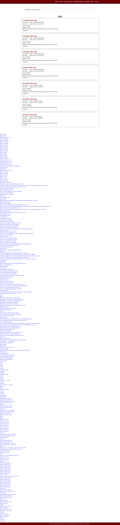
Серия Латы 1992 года (5, 452)
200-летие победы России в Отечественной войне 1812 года (13, 186)
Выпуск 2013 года (4, 503)
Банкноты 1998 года (4, 431)
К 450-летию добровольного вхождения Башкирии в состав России (14, 257)
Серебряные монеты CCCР (6, 162)
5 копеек (2, 378)
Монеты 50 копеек (4, 150)
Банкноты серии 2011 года (5, 414)
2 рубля (1, 365)
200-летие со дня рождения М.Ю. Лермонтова (10, 287)
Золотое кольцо (3, 267)
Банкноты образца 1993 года (6, 399)
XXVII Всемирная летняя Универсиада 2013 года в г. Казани (13, 212)
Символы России (3, 216)
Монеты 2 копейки (4, 141)
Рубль (1, 363)
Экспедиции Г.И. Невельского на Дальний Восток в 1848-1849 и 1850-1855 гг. (16, 228)
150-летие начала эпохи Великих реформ (9, 270)
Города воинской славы (5, 210)
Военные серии (3, 317)
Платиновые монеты (4, 389)
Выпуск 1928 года (4, 516)
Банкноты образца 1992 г (5, 464)
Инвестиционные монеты (5, 338)
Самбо (1, 294)
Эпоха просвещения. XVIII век (6, 356)
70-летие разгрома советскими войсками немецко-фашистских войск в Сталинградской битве (20, 323)
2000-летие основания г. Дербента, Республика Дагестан (12, 335)
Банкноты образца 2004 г (5, 471)
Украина (2, 504)
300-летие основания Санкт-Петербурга (8, 242)
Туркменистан (3, 492)
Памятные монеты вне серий (6, 357)
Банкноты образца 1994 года (6, 441)
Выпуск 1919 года (4, 513)
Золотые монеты (3, 360)
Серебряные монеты (4, 374)
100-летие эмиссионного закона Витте (8, 273)
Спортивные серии (4, 290)
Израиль (2, 417)
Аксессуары (2, 521)
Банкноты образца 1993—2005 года (7, 494)
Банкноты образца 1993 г (5, 465)
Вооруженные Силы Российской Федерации (9, 326)
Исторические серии (4, 230)
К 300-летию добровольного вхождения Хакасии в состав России (14, 252)
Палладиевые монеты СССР (6, 161)
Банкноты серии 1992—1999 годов (7, 410)
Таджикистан (3, 488)
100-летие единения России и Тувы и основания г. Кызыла (12, 284)
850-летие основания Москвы (6, 264)
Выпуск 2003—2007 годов (5, 510)
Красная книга (3, 198)
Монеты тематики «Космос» (6, 164)
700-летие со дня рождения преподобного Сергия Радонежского (13, 285)
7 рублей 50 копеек (4, 369)
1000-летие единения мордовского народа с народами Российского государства (17, 233)
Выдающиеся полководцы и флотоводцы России (10, 327)
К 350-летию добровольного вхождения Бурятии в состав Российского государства (18, 254)
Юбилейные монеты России (6, 182)
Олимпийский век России (5, 309)
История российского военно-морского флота (10, 333)
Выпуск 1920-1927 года (5, 515)
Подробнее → (25, 30)
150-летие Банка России (5, 278)
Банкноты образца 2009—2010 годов (8, 444)
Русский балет (3, 351)
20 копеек (2, 383)
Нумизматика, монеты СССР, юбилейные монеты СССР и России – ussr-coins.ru (72, 523)
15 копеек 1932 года (29, 99)
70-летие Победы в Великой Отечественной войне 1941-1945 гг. (13, 204)
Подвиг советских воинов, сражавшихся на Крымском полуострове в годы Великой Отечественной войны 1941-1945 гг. (26, 206)
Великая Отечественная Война (6, 192)
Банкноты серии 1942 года (5, 506)
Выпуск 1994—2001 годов (5, 501)
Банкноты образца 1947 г (5, 483)
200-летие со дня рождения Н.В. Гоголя (8, 239)
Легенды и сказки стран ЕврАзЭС (7, 347)
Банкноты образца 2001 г (5, 470)
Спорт (1, 311)
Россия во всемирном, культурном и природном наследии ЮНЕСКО (15, 350)
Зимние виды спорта (4, 306)
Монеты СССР (58, 1)
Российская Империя (78, 1)
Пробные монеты (3, 167)
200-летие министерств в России (7, 188)
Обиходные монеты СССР (5, 137)
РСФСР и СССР (3, 474)
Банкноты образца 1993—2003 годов (8, 434)
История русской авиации (5, 330)
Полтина (2, 362)
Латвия (1, 446)
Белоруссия (2, 408)
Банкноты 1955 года (4, 422)
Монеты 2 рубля (3, 153)
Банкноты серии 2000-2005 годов (7, 411)
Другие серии (3, 336)
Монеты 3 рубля (3, 155)
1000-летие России (4, 236)
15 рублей (2, 372)
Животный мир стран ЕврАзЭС (7, 342)
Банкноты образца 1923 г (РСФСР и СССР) (9, 476)
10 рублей (2, 371)
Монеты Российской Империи (6, 359)
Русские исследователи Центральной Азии (9, 227)
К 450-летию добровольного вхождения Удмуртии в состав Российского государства (18, 258)
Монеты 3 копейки (4, 143)
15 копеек (2, 381)
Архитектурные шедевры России (7, 269)
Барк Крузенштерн (4, 266)
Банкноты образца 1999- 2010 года (7, 491)
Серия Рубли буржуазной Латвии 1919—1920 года (11, 449)
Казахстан (2, 432)
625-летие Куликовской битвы (6, 246)
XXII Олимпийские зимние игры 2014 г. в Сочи (10, 207)
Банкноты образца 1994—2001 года (7, 401)
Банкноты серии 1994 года (5, 489)
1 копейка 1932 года (29, 20)
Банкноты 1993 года (4, 459)
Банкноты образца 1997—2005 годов (8, 443)
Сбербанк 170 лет (4, 279)
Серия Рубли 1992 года (5, 450)
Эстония (2, 512)
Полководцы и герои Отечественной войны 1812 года (11, 183)
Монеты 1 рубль (3, 152)
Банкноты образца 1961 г (5, 485)
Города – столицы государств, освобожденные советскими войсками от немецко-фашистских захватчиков (22, 209)
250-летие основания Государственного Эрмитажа (11, 288)
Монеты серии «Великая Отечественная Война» (10, 165)
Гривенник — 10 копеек (5, 380)
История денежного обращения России (8, 231)
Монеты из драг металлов (5, 213)
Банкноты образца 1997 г (5, 468)
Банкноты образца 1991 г (5, 486)
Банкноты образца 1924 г (5, 477)
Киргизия (2, 438)
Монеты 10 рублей (4, 158)
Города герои (3, 195)
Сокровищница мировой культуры (7, 354)
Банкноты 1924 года (4, 456)
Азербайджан (3, 396)
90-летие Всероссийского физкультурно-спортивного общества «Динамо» (16, 291)
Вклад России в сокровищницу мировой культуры (11, 249)
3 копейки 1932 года (29, 52)
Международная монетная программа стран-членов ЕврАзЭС (13, 339)
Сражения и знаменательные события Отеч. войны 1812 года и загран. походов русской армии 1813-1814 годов (24, 185)
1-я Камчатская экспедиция (6, 218)
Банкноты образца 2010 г (5, 473)
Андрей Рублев (3, 248)
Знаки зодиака (3, 344)
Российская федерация (5, 462)
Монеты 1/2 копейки (4, 138)
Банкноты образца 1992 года (6, 398)
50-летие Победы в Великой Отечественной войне (11, 191)
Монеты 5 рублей (4, 156)
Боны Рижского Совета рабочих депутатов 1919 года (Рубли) (13, 447)
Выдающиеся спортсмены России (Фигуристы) (10, 297)
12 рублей (2, 393)
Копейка (2, 377)
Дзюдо (1, 296)
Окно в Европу (3, 260)
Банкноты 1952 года (4, 420)
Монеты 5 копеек (3, 144)
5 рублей (2, 368)
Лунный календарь (4, 348)
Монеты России (68, 1)
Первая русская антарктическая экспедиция (9, 224)
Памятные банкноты (4, 437)
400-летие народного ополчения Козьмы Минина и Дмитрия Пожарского (15, 243)
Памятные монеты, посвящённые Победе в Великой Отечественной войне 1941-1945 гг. (19, 200)
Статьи (96, 1)
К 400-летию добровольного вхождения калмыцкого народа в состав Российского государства (20, 255)
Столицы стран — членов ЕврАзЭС (7, 341)
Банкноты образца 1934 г (5, 480)
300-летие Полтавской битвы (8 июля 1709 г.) (9, 245)
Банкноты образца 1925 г (5, 479)
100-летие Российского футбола (7, 315)
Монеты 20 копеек (4, 149)
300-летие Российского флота (6, 189)
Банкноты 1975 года (4, 426)
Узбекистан (2, 498)
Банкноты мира (89, 1)
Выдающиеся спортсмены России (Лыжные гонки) (11, 300)
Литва (1, 453)
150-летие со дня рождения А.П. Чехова (8, 237)
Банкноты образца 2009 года (6, 497)
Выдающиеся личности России (6, 194)
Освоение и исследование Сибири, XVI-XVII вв (10, 222)
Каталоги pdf (3, 519)
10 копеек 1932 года (29, 83)
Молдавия (2, 461)
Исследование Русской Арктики (7, 221)
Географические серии (5, 215)
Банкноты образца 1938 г (5, 482)
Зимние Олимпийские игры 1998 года (8, 308)
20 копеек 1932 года (29, 114)
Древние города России (5, 197)
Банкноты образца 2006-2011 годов (7, 435)
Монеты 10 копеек (4, 146)
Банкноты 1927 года (4, 458)
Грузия (1, 416)
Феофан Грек (3, 261)
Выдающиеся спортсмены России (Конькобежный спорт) (12, 299)
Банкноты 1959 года (4, 423)
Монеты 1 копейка (4, 140)
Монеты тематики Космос (5, 203)
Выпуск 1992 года (4, 500)
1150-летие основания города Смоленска (8, 272)
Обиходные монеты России (6, 170)
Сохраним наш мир (4, 353)
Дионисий (2, 251)
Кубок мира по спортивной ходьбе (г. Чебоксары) (10, 314)
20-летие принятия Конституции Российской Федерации (12, 275)
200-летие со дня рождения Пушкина (8, 240)
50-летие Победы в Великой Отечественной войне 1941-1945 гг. (13, 320)
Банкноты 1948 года (4, 419)
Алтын (1, 375)
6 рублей (2, 392)
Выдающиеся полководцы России (7, 329)
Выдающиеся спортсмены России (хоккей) (9, 303)
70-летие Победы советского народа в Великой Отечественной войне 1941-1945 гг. (18, 324)
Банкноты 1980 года (4, 428)
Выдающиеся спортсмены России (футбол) (9, 302)
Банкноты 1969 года (4, 425)
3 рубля (1, 366)
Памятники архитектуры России (7, 282)
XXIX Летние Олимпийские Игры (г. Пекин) (9, 312)
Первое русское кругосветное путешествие (9, 225)
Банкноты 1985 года (4, 429)
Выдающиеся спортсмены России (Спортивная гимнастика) (13, 305)
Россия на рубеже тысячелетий (6, 281)
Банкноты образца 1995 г (5, 467)
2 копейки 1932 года (29, 36)
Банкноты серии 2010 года (5, 413)
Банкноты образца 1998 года (6, 407)
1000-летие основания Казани (6, 234)
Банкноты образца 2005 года (6, 402)
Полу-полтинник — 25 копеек (6, 384)
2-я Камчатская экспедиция (6, 219)
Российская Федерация (5, 201)
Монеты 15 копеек (4, 147)
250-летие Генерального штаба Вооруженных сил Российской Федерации (16, 318)
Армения (2, 404)
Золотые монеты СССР (5, 159)
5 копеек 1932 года (29, 67)
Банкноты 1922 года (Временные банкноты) (9, 455)
